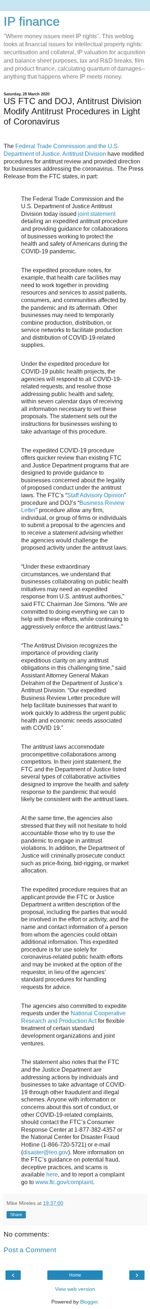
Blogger (89, 1302)
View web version (75, 1289)
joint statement (96, 214)
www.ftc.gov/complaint (64, 1182)
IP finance (32, 21)
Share (16, 1214)
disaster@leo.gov (45, 1152)
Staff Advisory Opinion (95, 495)
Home (75, 1275)
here (52, 1174)
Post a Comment (30, 1250)
